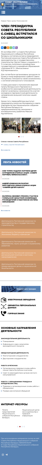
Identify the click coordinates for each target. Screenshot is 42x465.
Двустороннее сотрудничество (14, 358)
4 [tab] (24, 426)
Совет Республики (21, 3)
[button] (3, 12)
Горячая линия (16, 313)
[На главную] (2, 4)
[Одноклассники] (8, 47)
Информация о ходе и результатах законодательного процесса (16, 345)
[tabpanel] (11, 126)
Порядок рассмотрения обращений (16, 391)
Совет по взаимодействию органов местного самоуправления (20, 374)
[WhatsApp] (11, 47)
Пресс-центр (11, 21)
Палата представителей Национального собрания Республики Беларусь (11, 414)
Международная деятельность (15, 353)
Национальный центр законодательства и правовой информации (30, 413)
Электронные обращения (21, 300)
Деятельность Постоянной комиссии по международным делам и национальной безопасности (19, 266)
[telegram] (6, 455)
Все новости (5, 150)
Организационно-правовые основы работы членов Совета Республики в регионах (19, 369)
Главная (3, 21)
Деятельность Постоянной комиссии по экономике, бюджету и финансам (19, 233)
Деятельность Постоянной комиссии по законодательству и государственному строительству (19, 223)
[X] (5, 47)
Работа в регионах (9, 365)
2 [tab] (21, 136)
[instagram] (3, 455)
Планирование (8, 341)
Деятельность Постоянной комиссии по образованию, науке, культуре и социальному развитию (21, 244)
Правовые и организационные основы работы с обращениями (21, 387)
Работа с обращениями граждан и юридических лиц (16, 382)
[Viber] (16, 47)
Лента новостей (22, 21)
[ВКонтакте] (2, 47)
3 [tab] (23, 136)
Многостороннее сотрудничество (15, 356)
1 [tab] (19, 136)
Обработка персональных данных (22, 306)
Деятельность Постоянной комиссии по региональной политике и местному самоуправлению (19, 255)
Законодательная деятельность (15, 338)
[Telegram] (13, 47)
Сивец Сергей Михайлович (14, 145)
